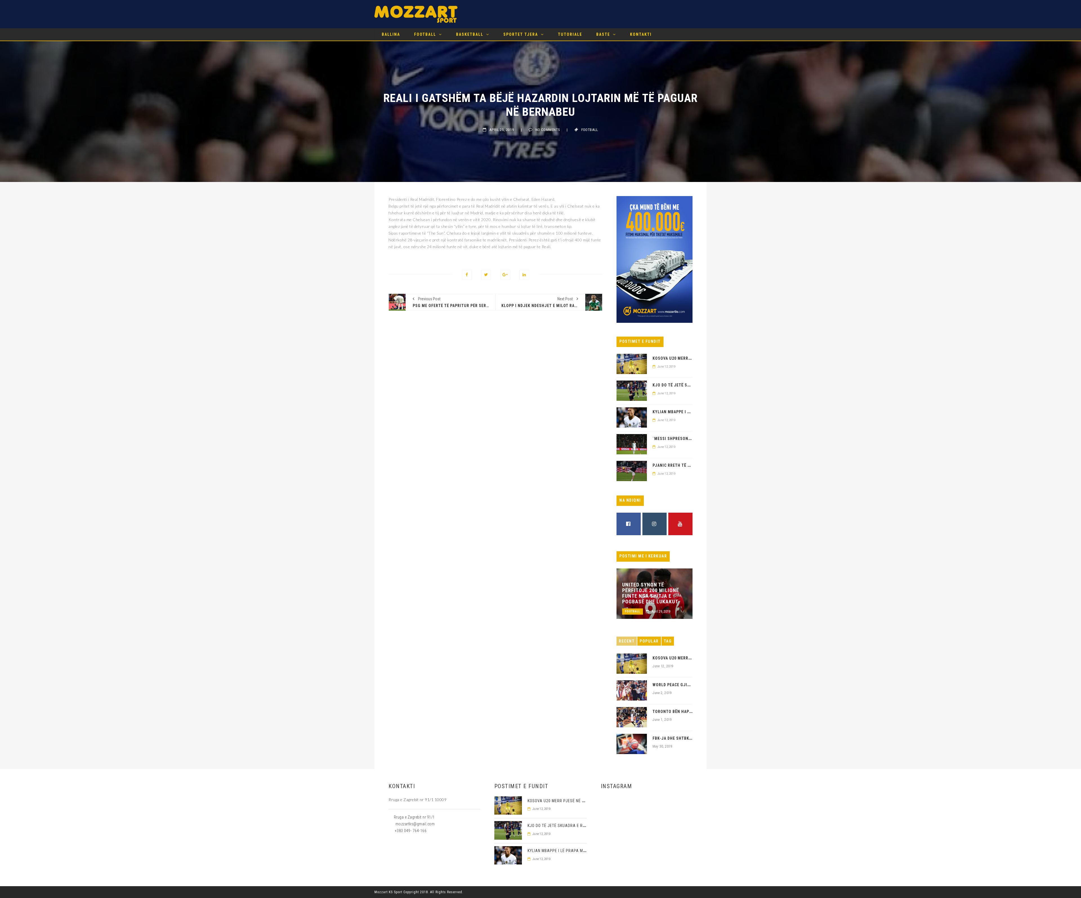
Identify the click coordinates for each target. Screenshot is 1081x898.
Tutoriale (570, 34)
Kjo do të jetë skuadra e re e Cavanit (567, 825)
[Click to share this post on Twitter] (486, 275)
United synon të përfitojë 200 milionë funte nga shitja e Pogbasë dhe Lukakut (650, 593)
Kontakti (641, 34)
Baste (603, 34)
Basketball (469, 34)
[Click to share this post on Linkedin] (524, 275)
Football (425, 34)
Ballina (391, 34)
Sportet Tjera (520, 34)
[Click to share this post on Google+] (505, 275)
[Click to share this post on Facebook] (467, 275)
